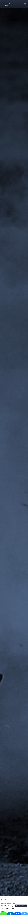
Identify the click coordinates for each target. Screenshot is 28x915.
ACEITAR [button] (18, 905)
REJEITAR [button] (24, 905)
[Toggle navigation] (25, 4)
